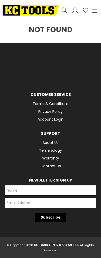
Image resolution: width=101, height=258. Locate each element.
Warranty (50, 158)
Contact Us (50, 166)
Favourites (85, 10)
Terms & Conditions (51, 103)
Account (75, 10)
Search (64, 10)
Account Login (50, 119)
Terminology (50, 150)
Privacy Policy (50, 111)
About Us (50, 142)
